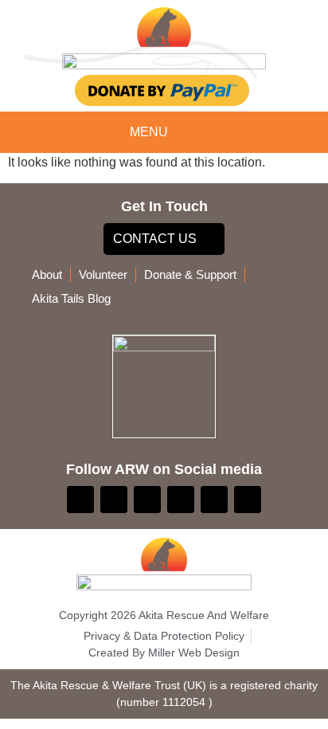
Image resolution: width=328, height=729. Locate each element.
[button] (189, 133)
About (47, 274)
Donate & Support (190, 274)
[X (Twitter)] (147, 499)
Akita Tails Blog (71, 298)
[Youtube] (247, 499)
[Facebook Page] (80, 499)
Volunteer (103, 274)
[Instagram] (180, 499)
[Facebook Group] (113, 499)
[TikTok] (214, 499)
